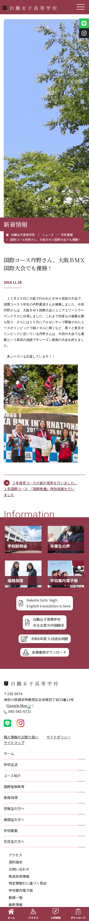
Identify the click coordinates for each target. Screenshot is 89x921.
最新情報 (15, 904)
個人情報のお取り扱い (21, 736)
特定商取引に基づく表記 (28, 883)
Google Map (17, 705)
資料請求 (15, 862)
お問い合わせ (19, 869)
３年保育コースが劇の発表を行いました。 (45, 482)
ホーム (11, 918)
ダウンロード (78, 918)
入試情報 (56, 918)
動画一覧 (15, 897)
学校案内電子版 (21, 890)
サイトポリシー (58, 736)
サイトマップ (14, 742)
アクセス (15, 854)
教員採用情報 (19, 876)
